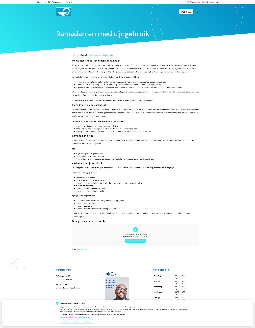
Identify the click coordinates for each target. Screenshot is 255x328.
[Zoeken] (197, 12)
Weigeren (76, 322)
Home (75, 55)
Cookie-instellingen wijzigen (135, 241)
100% (68, 2)
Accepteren (87, 322)
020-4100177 (64, 284)
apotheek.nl (80, 249)
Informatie (84, 55)
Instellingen (65, 322)
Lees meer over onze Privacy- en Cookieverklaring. (75, 317)
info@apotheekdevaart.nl (71, 287)
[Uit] (49, 2)
